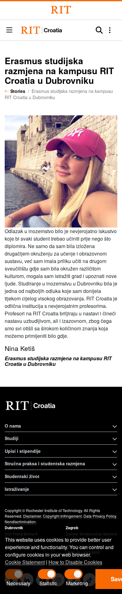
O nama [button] (13, 426)
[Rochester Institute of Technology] (61, 10)
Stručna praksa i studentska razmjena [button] (45, 463)
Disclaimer (32, 516)
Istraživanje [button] (17, 489)
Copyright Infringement (62, 516)
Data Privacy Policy (100, 516)
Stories (17, 91)
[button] (9, 30)
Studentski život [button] (22, 476)
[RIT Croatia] (31, 405)
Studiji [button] (11, 438)
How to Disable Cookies (75, 562)
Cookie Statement (25, 562)
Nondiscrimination (20, 521)
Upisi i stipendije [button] (23, 451)
